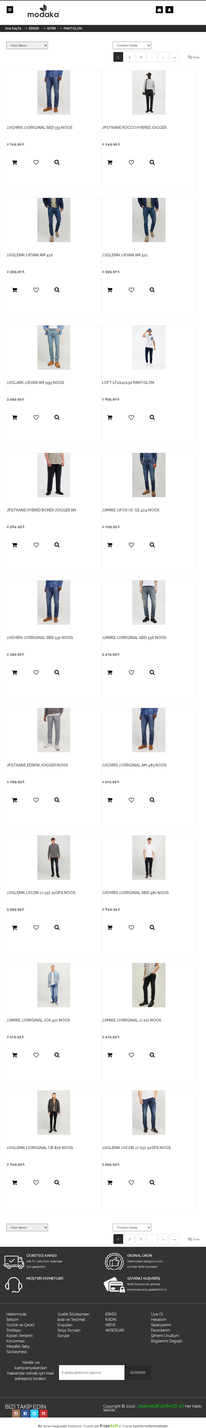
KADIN (110, 1319)
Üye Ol (157, 1314)
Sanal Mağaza (53, 1426)
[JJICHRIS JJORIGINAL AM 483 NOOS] (148, 751)
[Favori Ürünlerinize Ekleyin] (36, 162)
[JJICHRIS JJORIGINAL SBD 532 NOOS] (54, 623)
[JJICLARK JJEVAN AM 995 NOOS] (54, 368)
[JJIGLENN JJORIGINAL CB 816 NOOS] (54, 1133)
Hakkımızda (16, 1314)
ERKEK (111, 1314)
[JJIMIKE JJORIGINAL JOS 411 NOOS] (54, 1006)
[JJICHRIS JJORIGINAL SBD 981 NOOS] (148, 878)
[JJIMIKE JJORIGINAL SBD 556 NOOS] (148, 623)
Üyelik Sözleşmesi (73, 1314)
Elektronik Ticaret (80, 1426)
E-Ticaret (125, 1426)
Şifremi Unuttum (165, 1335)
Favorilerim (160, 1330)
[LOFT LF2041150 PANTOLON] (148, 368)
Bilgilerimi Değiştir (166, 1341)
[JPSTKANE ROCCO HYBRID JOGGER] (148, 113)
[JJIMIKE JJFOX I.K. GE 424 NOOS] (148, 496)
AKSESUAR (114, 1330)
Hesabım (158, 1319)
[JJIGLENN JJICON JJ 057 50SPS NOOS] (148, 1133)
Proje (109, 1426)
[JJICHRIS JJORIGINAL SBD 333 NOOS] (54, 113)
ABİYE (110, 1325)
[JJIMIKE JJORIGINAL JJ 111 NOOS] (148, 1006)
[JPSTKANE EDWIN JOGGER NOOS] (54, 751)
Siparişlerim (161, 1325)
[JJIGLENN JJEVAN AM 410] (54, 241)
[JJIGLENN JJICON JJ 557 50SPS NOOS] (54, 878)
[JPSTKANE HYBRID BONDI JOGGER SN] (54, 496)
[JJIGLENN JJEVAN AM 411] (148, 241)
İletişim (12, 1319)
